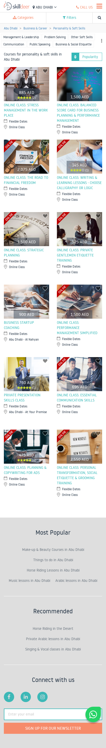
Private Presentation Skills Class (22, 398)
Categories (24, 17)
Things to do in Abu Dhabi (53, 560)
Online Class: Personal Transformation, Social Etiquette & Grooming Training (77, 475)
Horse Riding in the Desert (53, 628)
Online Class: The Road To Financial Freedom (26, 180)
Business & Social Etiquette (74, 44)
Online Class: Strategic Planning (24, 253)
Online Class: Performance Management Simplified (77, 327)
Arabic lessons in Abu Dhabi (76, 580)
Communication (13, 44)
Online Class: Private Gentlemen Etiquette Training (75, 255)
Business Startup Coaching (19, 325)
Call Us (86, 7)
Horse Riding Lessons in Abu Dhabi (53, 570)
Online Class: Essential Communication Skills (77, 398)
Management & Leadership (21, 37)
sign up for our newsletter (53, 728)
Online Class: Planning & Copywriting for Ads (25, 470)
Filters (71, 17)
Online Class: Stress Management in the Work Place (26, 110)
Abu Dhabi (44, 7)
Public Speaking (40, 44)
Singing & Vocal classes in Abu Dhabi (53, 649)
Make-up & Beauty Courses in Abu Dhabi (53, 549)
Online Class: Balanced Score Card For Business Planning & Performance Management (78, 113)
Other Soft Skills (82, 37)
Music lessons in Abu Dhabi (29, 580)
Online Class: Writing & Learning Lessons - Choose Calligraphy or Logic (79, 182)
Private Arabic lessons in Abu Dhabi (53, 639)
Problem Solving (55, 37)
